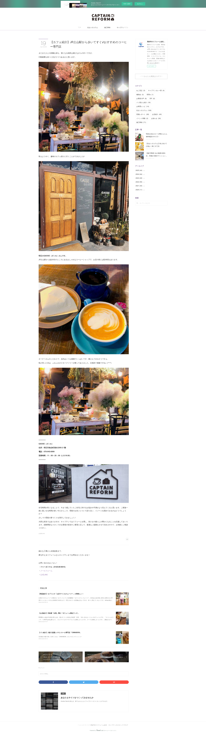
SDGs (150, 94)
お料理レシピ (142, 106)
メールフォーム (46, 570)
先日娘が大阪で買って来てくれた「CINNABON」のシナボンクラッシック (60, 636)
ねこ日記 (140, 90)
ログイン (140, 4)
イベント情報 (142, 118)
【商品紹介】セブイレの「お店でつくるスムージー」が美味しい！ (61, 594)
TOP (79, 27)
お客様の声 (141, 98)
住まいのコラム (92, 27)
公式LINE (44, 574)
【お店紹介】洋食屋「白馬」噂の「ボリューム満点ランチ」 (59, 613)
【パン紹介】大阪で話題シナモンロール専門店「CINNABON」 (60, 632)
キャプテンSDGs (122, 27)
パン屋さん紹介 (143, 102)
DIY (152, 98)
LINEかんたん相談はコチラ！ (151, 76)
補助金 (140, 94)
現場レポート (142, 114)
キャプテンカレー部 (156, 90)
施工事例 (107, 27)
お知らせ (156, 118)
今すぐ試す (126, 4)
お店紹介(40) (42, 533)
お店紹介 (157, 114)
